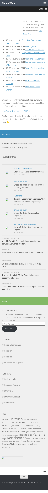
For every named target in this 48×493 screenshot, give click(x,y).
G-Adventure (16, 429)
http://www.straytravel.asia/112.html (17, 111)
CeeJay (11, 425)
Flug (38, 426)
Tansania (39, 441)
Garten (23, 428)
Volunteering (6, 447)
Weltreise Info (9, 402)
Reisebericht (16, 438)
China (16, 425)
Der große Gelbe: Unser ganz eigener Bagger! (28, 228)
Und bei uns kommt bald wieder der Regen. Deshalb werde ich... (23, 288)
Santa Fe (34, 438)
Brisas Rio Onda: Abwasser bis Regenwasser (26, 214)
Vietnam (34, 444)
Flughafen (7, 428)
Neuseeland (25, 435)
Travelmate (22, 444)
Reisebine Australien (12, 384)
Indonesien (37, 428)
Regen (4, 438)
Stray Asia (8, 390)
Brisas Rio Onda (20, 182)
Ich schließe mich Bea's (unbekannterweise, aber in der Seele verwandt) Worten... (22, 242)
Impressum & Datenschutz (35, 482)
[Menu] (45, 3)
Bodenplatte (28, 423)
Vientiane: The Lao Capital (35, 58)
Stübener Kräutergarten (13, 362)
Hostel (30, 428)
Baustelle (17, 422)
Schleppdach (11, 441)
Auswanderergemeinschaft (30, 419)
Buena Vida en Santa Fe (23, 169)
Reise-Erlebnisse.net (12, 344)
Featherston (22, 426)
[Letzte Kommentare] (35, 162)
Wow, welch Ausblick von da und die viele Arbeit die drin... (22, 254)
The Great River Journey (34, 49)
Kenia (13, 431)
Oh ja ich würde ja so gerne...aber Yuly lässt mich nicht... (21, 265)
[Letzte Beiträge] (13, 162)
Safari (28, 438)
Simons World (8, 3)
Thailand (13, 444)
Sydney (33, 441)
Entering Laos (30, 46)
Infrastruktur (6, 431)
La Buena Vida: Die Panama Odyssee (29, 171)
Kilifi (17, 432)
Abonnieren (9, 328)
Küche (22, 431)
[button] (41, 9)
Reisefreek (8, 356)
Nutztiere (18, 196)
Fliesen (34, 426)
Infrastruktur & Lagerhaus (25, 224)
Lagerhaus (28, 431)
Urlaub (28, 444)
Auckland (5, 419)
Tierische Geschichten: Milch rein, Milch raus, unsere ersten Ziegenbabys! (29, 200)
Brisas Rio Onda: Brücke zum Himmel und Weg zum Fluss (29, 186)
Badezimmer (6, 423)
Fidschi (29, 425)
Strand (18, 441)
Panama (39, 434)
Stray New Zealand (12, 396)
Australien (15, 418)
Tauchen (6, 444)
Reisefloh (8, 350)
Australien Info (10, 378)
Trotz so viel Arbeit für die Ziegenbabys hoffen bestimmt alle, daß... (21, 276)
